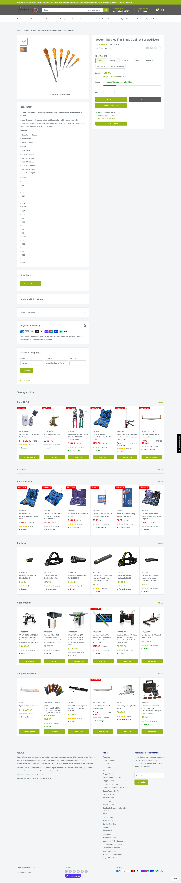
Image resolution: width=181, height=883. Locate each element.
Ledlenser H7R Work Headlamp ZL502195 (124, 577)
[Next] (164, 433)
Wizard (70, 703)
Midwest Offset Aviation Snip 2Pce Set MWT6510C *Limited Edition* (78, 436)
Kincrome (96, 431)
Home (19, 30)
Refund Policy (25, 380)
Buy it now (145, 100)
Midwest (71, 431)
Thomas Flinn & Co (148, 431)
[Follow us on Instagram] (74, 871)
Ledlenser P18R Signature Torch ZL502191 (77, 577)
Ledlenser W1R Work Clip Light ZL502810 (27, 577)
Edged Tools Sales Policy (112, 791)
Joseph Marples (101, 45)
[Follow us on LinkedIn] (86, 871)
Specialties (125, 19)
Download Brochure (31, 284)
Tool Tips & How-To (110, 851)
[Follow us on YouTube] (78, 871)
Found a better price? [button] (111, 106)
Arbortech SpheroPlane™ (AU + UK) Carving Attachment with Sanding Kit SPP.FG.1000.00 (151, 709)
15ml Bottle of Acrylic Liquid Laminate (29, 435)
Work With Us (108, 764)
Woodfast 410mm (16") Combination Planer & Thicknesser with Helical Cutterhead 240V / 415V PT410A (76, 640)
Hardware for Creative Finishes (52, 704)
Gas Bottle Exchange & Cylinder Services (114, 809)
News (105, 814)
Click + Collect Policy (110, 784)
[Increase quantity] (117, 92)
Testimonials (107, 831)
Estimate (27, 370)
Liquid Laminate (24, 431)
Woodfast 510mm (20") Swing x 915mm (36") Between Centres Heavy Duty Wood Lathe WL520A (127, 638)
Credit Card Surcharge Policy (113, 787)
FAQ (104, 770)
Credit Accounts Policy (111, 848)
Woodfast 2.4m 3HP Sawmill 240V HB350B (151, 636)
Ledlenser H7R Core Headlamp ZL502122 (51, 577)
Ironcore (120, 703)
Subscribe (141, 782)
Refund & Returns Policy (112, 777)
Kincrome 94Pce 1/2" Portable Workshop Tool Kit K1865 (102, 436)
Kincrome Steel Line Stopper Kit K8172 (78, 515)
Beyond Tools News (110, 858)
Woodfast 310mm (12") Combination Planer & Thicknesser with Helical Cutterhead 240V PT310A (52, 638)
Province (48, 358)
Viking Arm (120, 431)
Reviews (106, 827)
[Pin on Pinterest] (151, 47)
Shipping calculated (110, 77)
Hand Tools (50, 19)
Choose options (29, 457)
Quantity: (98, 92)
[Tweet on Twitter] (155, 47)
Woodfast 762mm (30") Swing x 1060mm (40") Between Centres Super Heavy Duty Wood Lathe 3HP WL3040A (29, 638)
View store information (106, 119)
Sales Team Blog (109, 820)
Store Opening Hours (110, 760)
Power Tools (35, 19)
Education (107, 834)
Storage (63, 19)
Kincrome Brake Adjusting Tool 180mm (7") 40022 (126, 515)
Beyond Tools (48, 431)
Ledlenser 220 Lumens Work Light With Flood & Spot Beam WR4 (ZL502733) (102, 578)
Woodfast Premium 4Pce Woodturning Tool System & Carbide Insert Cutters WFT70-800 (102, 638)
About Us (106, 757)
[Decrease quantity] (105, 92)
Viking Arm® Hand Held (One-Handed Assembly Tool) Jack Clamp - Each (127, 436)
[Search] (106, 10)
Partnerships (108, 817)
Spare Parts (150, 19)
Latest (137, 19)
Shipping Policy (108, 781)
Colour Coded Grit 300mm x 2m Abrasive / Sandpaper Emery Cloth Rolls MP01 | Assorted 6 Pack (53, 711)
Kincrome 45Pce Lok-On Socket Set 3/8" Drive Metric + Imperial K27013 (151, 516)
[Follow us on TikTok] (82, 871)
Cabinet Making (30, 30)
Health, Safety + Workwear (105, 19)
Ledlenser (23, 572)
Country (23, 358)
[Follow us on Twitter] (70, 871)
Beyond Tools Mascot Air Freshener (52, 435)
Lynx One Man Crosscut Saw (28, 706)
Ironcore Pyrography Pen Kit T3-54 (126, 707)
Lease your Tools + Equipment (114, 841)
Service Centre (108, 794)
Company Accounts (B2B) (112, 844)
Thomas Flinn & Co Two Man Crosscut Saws (151, 435)
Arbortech (145, 703)
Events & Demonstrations (112, 854)
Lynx (21, 703)
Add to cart (111, 100)
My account (142, 11)
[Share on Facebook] (147, 47)
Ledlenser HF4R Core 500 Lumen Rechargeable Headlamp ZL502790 (150, 578)
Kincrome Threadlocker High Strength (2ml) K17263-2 (102, 515)
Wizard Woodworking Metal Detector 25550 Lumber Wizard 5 (77, 708)
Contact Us (107, 767)
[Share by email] (159, 47)
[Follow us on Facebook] (66, 871)
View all (161, 402)
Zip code (72, 358)
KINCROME (120, 511)
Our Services (107, 801)
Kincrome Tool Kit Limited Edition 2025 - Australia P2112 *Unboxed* (52, 516)
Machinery (21, 19)
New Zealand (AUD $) (24, 867)
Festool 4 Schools (109, 837)
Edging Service (108, 804)
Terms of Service (109, 798)
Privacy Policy (108, 774)
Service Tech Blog (109, 824)
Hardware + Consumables (81, 19)
